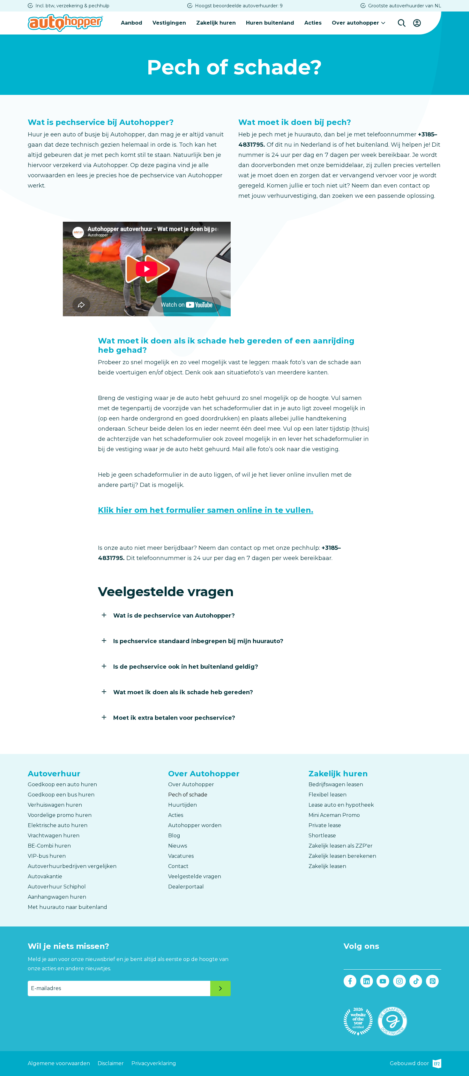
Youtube (382, 981)
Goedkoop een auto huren (62, 784)
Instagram (399, 981)
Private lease (325, 825)
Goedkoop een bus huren (61, 795)
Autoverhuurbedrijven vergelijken (72, 866)
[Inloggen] (417, 23)
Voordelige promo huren (60, 815)
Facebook (350, 981)
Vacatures (181, 856)
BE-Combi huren (49, 846)
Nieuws (177, 846)
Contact (178, 866)
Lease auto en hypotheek (341, 805)
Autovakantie (45, 876)
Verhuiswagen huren (55, 805)
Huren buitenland (270, 23)
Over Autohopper (191, 784)
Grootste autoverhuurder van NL (404, 6)
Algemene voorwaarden (59, 1063)
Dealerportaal (186, 887)
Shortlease (322, 836)
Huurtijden (182, 805)
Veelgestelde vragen (194, 876)
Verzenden (220, 988)
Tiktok (415, 981)
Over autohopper (355, 23)
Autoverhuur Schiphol (57, 887)
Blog (174, 836)
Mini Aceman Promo (334, 815)
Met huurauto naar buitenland (67, 907)
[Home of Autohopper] (65, 23)
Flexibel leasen (327, 795)
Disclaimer (111, 1063)
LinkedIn (366, 981)
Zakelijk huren (216, 23)
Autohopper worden (194, 825)
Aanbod (131, 23)
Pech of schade (187, 795)
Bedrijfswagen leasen (336, 784)
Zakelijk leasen (327, 866)
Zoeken (402, 23)
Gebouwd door (415, 1064)
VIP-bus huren (47, 856)
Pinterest (432, 981)
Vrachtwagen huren (53, 836)
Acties (313, 23)
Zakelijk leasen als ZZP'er (341, 846)
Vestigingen (169, 23)
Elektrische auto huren (57, 825)
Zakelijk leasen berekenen (342, 856)
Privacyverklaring (153, 1063)
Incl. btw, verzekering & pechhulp (72, 6)
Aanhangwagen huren (57, 897)
